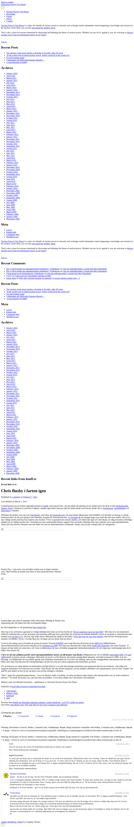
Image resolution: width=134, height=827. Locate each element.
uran (8, 698)
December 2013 (12, 92)
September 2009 (13, 198)
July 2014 (10, 83)
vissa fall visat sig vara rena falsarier (88, 636)
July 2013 (10, 99)
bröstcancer (5, 510)
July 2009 (10, 202)
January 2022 (11, 73)
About (9, 19)
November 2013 (13, 94)
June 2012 (10, 125)
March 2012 (11, 132)
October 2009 (12, 195)
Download (10, 14)
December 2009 (12, 191)
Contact (9, 21)
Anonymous (15, 793)
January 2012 (11, 137)
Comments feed (12, 234)
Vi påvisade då (74, 517)
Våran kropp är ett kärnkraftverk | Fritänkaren (25, 273)
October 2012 (12, 118)
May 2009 (10, 207)
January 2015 (11, 80)
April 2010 (10, 181)
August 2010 (11, 177)
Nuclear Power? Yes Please (17, 12)
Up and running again (15, 58)
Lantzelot (16, 497)
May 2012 (10, 127)
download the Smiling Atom (43, 28)
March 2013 (11, 109)
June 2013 (10, 101)
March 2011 (11, 160)
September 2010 (13, 174)
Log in (4, 42)
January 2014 (11, 90)
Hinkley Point (12, 693)
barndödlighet (119, 508)
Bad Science (22, 686)
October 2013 (12, 97)
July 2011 (10, 151)
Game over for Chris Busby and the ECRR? (33, 276)
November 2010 (13, 170)
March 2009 (11, 212)
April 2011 (10, 158)
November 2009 (13, 193)
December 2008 (12, 219)
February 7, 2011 (30, 497)
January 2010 (11, 188)
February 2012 (12, 134)
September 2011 (13, 146)
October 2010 (12, 172)
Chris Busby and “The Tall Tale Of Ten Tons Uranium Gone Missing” (39, 705)
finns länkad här (39, 627)
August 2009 (11, 200)
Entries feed (11, 232)
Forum (9, 16)
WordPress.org (12, 237)
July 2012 (10, 123)
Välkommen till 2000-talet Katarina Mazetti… (25, 60)
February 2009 (12, 214)
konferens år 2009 (50, 646)
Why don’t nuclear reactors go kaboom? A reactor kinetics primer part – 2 (49, 278)
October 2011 (12, 144)
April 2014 (10, 85)
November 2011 (13, 141)
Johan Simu (11, 278)
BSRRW (60, 643)
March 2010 (11, 184)
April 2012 (10, 130)
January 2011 (11, 165)
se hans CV (17, 636)
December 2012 (12, 113)
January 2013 (11, 111)
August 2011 (11, 148)
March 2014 (11, 87)
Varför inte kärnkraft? (100, 646)
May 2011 (10, 155)
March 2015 (11, 78)
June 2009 (10, 205)
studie (46, 506)
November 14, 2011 (122, 755)
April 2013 (10, 106)
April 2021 (10, 76)
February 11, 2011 (122, 744)
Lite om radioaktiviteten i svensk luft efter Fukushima (85, 269)
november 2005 (117, 655)
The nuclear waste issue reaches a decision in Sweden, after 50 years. (34, 53)
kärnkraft (10, 696)
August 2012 (11, 120)
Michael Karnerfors (18, 774)
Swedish (41, 686)
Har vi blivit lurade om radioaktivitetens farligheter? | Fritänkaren (33, 269)
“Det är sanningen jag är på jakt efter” (88, 632)
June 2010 (10, 179)
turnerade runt (59, 515)
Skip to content (7, 2)
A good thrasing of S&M (16, 62)
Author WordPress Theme (12, 822)
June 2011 (10, 153)
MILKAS (99, 643)
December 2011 (12, 139)
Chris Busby (35, 515)
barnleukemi (108, 508)
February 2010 (12, 186)
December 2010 (12, 167)
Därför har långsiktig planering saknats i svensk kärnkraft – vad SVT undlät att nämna (48, 702)
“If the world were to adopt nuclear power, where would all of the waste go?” (38, 55)
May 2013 (10, 104)
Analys (14, 686)
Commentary (32, 686)
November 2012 (13, 116)
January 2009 (11, 216)
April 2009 (10, 209)
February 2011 (12, 162)
